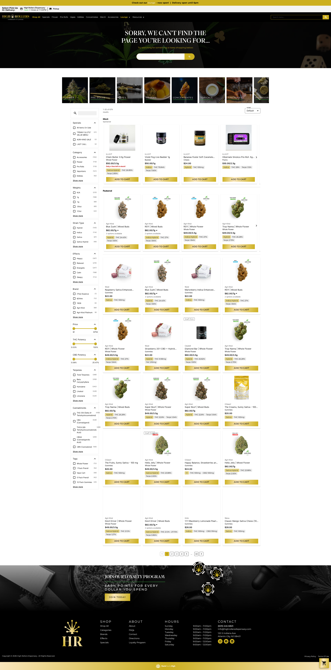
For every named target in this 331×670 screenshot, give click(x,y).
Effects (103, 638)
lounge (151, 3)
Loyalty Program (137, 642)
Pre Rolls (64, 17)
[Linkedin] (232, 641)
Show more (78, 180)
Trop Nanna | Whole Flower (235, 226)
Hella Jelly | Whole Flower (157, 462)
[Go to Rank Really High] (165, 666)
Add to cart (122, 179)
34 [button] (196, 554)
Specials (46, 17)
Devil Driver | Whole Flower (118, 521)
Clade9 (188, 346)
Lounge (124, 17)
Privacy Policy (310, 656)
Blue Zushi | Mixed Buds (117, 226)
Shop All (36, 17)
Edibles (80, 17)
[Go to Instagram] (220, 641)
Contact (133, 634)
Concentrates (92, 17)
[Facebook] (226, 641)
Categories (105, 630)
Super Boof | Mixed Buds (197, 407)
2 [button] (171, 554)
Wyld (107, 287)
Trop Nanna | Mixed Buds (117, 407)
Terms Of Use (323, 656)
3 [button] (176, 554)
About (132, 626)
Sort (249, 108)
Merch (103, 17)
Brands (103, 634)
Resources (137, 17)
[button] (40, 9)
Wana (227, 518)
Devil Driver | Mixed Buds (157, 521)
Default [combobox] (250, 110)
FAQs (131, 630)
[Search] (326, 17)
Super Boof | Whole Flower (158, 407)
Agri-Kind (110, 224)
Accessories (113, 17)
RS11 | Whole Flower (193, 226)
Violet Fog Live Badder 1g (157, 157)
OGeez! (228, 404)
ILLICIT (109, 154)
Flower (55, 17)
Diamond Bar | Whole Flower (199, 348)
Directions (134, 638)
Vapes (72, 17)
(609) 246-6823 (225, 626)
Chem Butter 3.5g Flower (118, 157)
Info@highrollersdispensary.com (234, 629)
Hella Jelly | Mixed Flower (237, 462)
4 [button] (181, 554)
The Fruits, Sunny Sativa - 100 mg (121, 462)
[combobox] (297, 17)
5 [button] (186, 554)
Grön (187, 518)
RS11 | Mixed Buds (154, 226)
